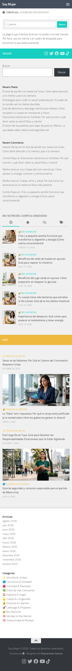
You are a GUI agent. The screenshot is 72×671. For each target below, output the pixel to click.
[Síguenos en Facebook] (57, 53)
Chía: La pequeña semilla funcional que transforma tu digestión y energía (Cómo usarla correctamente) (33, 196)
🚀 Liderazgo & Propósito (17, 607)
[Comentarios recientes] (44, 222)
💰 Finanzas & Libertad (15, 409)
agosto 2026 (10, 521)
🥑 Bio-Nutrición (27, 232)
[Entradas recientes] (11, 222)
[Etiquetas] (61, 222)
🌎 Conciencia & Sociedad (16, 484)
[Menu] (68, 4)
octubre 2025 (10, 564)
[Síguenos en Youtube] (62, 53)
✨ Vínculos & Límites (14, 356)
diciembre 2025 (11, 555)
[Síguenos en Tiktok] (67, 53)
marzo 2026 (9, 542)
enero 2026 (9, 551)
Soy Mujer (9, 4)
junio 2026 (8, 529)
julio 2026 (8, 525)
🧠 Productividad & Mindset (18, 620)
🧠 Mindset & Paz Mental (17, 616)
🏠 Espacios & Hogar (14, 594)
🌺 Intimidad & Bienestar (17, 586)
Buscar (6, 65)
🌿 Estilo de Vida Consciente (18, 590)
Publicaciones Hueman (52, 653)
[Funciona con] (23, 653)
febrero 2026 (10, 546)
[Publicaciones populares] (27, 222)
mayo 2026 (9, 534)
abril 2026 (8, 538)
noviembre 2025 (12, 559)
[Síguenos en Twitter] (51, 53)
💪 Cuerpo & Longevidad (16, 599)
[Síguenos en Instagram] (46, 53)
